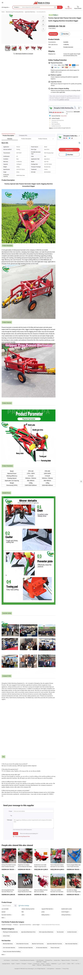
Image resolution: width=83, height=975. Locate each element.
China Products (14, 960)
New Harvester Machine (71, 943)
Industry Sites (57, 960)
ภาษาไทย (77, 963)
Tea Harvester (60, 932)
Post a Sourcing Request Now (21, 836)
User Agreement (50, 968)
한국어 (63, 963)
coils (23, 914)
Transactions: (73, 112)
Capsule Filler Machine (47, 909)
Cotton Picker (6, 936)
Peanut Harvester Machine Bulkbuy (12, 951)
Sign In (51, 128)
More (3, 954)
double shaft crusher (66, 909)
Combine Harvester (72, 932)
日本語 (68, 963)
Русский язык (36, 963)
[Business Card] (79, 143)
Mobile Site (39, 961)
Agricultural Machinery (30, 11)
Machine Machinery (8, 943)
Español (18, 963)
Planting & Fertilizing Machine (10, 932)
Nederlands (53, 963)
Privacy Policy (65, 968)
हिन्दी (73, 963)
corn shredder (5, 909)
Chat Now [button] (66, 34)
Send (15, 833)
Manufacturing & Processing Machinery (14, 11)
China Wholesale (40, 960)
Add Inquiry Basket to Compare (24, 53)
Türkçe (33, 965)
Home (3, 11)
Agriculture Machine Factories (54, 943)
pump (43, 912)
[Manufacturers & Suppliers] (41, 2)
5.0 (64, 138)
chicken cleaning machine (28, 909)
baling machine (45, 914)
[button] (50, 138)
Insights (45, 961)
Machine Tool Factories (38, 943)
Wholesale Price (48, 960)
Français (30, 963)
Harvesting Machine (41, 11)
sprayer (3, 912)
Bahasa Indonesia (47, 965)
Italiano (42, 963)
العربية (59, 963)
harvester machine (6, 914)
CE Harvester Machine (41, 947)
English (13, 963)
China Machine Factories (22, 943)
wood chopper (65, 912)
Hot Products (7, 960)
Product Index (74, 960)
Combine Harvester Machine (25, 947)
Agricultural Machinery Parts (28, 932)
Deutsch (48, 963)
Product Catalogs (24, 905)
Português (24, 963)
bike (23, 912)
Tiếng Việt (39, 965)
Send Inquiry (53, 34)
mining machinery (65, 914)
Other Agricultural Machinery (46, 932)
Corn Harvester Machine (9, 947)
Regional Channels (66, 960)
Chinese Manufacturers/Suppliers (27, 960)
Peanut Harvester (55, 947)
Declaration (58, 968)
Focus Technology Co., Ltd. (31, 968)
